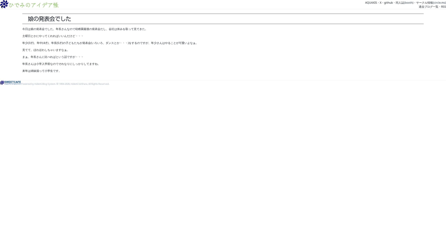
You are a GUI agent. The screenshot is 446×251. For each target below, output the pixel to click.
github (388, 3)
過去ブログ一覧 (428, 7)
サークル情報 (424, 3)
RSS (443, 7)
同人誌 (400, 3)
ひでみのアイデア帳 (33, 5)
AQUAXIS (371, 3)
